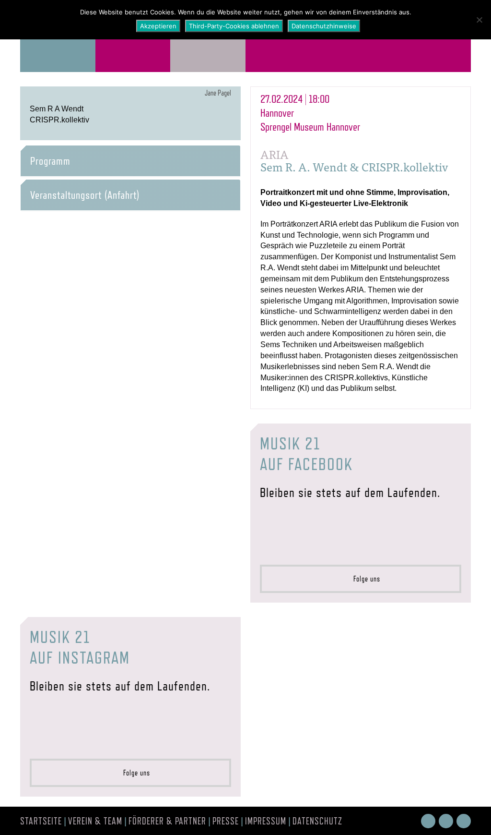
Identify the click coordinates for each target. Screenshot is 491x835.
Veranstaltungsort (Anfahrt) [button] (85, 195)
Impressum (265, 821)
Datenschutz (317, 821)
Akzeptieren (158, 26)
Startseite (41, 821)
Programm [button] (50, 161)
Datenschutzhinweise (324, 26)
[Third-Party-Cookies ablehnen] (479, 19)
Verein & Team (95, 821)
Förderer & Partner (167, 821)
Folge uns (364, 578)
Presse (225, 821)
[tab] (130, 160)
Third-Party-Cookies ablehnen (234, 26)
